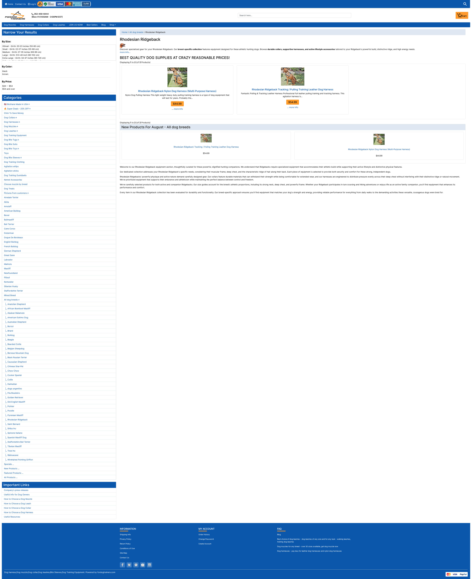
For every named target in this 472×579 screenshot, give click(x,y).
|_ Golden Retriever (13, 397)
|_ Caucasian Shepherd (15, 362)
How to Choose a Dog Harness (18, 512)
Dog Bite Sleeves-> (13, 157)
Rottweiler (9, 282)
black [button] (4, 71)
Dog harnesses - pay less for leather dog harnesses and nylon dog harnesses (309, 551)
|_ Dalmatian (10, 384)
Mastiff (7, 268)
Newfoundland (11, 273)
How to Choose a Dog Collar (17, 508)
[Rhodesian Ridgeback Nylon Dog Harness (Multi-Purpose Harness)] (177, 77)
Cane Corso (9, 228)
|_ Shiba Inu (10, 428)
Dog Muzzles (10, 25)
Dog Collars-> (10, 117)
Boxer (6, 215)
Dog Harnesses (27, 25)
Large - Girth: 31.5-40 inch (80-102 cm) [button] (20, 55)
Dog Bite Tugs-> (11, 139)
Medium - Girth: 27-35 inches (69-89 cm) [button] (21, 52)
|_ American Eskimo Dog (16, 317)
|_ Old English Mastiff (14, 402)
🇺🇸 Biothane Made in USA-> (17, 104)
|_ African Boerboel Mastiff (17, 308)
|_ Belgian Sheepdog (14, 348)
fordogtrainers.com (106, 572)
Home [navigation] (124, 32)
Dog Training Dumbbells (15, 175)
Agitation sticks (11, 171)
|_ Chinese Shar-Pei (13, 366)
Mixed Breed (10, 295)
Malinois (8, 264)
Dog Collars (43, 25)
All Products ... (10, 477)
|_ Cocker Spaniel (13, 375)
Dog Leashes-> (11, 131)
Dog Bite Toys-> (11, 148)
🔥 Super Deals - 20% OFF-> (17, 108)
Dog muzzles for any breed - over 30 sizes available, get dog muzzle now (307, 546)
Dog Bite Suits (10, 144)
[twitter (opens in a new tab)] (129, 564)
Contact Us (20, 4)
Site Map (123, 553)
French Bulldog (11, 246)
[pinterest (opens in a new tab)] (135, 564)
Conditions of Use (127, 548)
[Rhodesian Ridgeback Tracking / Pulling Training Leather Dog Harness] (292, 77)
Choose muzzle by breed (15, 184)
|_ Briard (8, 331)
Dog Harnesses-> (12, 122)
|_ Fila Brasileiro (12, 393)
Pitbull (7, 277)
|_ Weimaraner (11, 455)
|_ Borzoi (9, 326)
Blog (103, 25)
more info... (125, 52)
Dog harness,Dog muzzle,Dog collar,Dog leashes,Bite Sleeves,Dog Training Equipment (44, 572)
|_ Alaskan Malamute (14, 313)
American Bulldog (12, 211)
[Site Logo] (15, 15)
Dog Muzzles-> (11, 126)
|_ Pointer (9, 406)
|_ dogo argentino (13, 388)
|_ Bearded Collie (12, 344)
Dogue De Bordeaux (13, 237)
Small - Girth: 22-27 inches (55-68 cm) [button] (20, 49)
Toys (6, 153)
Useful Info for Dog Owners (17, 494)
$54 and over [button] (8, 89)
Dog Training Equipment (15, 135)
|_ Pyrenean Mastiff (13, 415)
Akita (6, 202)
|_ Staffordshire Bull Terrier (17, 442)
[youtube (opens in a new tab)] (142, 564)
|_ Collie (8, 379)
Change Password (206, 539)
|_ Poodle (9, 410)
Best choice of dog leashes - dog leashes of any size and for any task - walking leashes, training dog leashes (314, 540)
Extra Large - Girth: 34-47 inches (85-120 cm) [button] (24, 58)
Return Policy (125, 544)
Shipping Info (125, 534)
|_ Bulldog (9, 335)
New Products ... (11, 468)
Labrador (8, 259)
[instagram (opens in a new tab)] (149, 564)
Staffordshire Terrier (13, 291)
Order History (204, 534)
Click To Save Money (14, 113)
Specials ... (9, 464)
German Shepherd (12, 251)
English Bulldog (11, 242)
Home (10, 4)
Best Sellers (92, 25)
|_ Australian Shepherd (15, 322)
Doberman (9, 233)
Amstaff (7, 206)
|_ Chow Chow (11, 371)
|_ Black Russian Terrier (15, 357)
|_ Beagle (9, 339)
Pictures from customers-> (16, 193)
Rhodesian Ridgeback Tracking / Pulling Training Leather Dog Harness (292, 89)
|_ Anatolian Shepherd (15, 304)
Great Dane (9, 255)
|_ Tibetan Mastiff (13, 446)
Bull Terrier (9, 224)
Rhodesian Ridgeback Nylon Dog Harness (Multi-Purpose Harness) (177, 91)
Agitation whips (11, 166)
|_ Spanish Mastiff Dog (15, 437)
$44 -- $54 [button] (7, 86)
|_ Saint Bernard (12, 424)
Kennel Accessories (13, 180)
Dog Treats (9, 188)
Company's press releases (16, 490)
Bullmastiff (9, 219)
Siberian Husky (11, 286)
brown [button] (5, 74)
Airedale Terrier (11, 197)
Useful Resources (12, 517)
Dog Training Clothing (14, 162)
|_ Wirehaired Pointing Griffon (18, 459)
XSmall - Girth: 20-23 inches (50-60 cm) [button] (21, 46)
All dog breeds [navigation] (136, 32)
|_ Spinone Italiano (13, 433)
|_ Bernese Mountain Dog (16, 353)
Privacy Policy (125, 539)
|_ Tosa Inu (9, 450)
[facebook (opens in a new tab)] (122, 564)
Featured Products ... (13, 473)
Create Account (205, 544)
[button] (465, 4)
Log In (33, 4)
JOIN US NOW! (76, 25)
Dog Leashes (59, 25)
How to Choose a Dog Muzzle (18, 499)
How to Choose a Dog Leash (17, 503)
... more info (177, 109)
